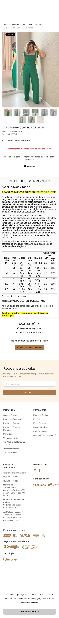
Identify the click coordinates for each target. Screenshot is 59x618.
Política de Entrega (11, 423)
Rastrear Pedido (40, 427)
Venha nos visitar (10, 438)
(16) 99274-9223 (10, 477)
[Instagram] (35, 471)
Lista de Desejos (40, 431)
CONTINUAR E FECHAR (29, 612)
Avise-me (30, 166)
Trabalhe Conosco (11, 449)
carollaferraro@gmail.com (14, 473)
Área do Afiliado (10, 453)
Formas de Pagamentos (13, 419)
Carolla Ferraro (15, 131)
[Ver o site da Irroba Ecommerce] (10, 560)
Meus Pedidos (39, 423)
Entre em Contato (40, 415)
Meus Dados (38, 419)
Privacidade (8, 434)
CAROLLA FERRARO (11, 24)
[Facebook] (39, 471)
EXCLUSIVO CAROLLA (33, 24)
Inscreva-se (29, 392)
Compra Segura (10, 415)
